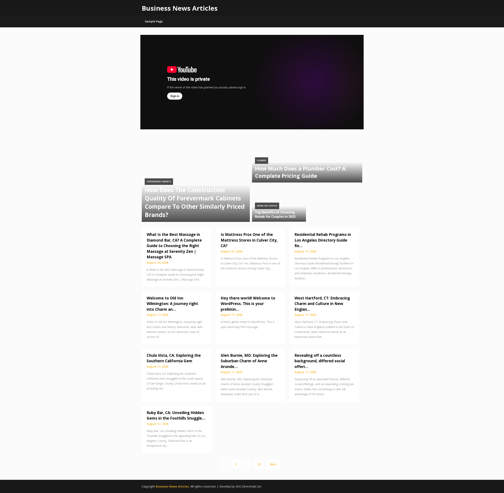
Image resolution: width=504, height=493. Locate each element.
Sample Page (154, 21)
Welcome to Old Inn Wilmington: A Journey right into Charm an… (172, 304)
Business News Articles (180, 8)
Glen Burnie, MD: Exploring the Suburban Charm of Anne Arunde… (249, 361)
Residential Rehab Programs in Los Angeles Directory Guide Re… (323, 240)
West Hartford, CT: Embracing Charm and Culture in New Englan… (322, 304)
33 (259, 464)
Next (273, 464)
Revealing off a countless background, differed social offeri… (320, 361)
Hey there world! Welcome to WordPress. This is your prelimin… (248, 304)
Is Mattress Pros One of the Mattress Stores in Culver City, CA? (249, 240)
